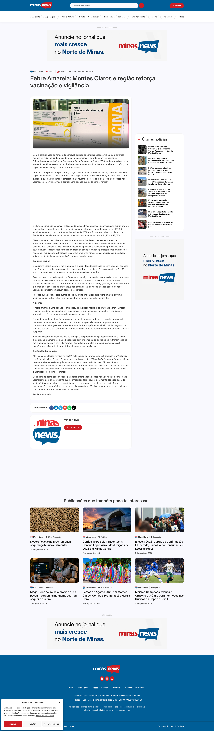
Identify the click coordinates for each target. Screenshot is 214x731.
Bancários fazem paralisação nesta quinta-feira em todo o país (160, 224)
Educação (122, 17)
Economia (108, 17)
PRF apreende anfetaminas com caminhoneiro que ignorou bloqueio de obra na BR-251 (160, 171)
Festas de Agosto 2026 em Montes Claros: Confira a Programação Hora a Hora (106, 595)
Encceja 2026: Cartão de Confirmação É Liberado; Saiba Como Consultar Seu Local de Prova (159, 545)
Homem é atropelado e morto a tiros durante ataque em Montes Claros (160, 214)
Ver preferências (51, 724)
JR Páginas (179, 726)
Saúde (51, 71)
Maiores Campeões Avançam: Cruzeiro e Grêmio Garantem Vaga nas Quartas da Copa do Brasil (159, 595)
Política (104, 537)
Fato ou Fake (167, 17)
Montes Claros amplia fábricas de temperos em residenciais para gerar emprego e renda (158, 203)
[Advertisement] (81, 204)
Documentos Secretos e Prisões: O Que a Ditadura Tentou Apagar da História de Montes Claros (160, 150)
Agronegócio (50, 17)
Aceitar (13, 724)
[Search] (141, 5)
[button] (59, 702)
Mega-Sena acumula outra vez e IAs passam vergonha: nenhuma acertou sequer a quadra (53, 595)
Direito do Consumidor (89, 17)
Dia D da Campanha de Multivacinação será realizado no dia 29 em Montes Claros (161, 160)
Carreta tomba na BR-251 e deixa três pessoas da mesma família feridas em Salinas (160, 182)
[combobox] (104, 5)
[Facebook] (102, 678)
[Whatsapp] (112, 678)
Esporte (153, 17)
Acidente (36, 17)
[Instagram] (107, 678)
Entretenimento (138, 17)
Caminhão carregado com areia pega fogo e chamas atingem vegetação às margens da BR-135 (159, 192)
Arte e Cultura (68, 17)
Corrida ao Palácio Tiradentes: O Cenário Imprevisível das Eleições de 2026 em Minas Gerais (106, 545)
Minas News (68, 726)
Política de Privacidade (45, 716)
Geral (50, 587)
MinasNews (38, 71)
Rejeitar (32, 724)
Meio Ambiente (54, 537)
